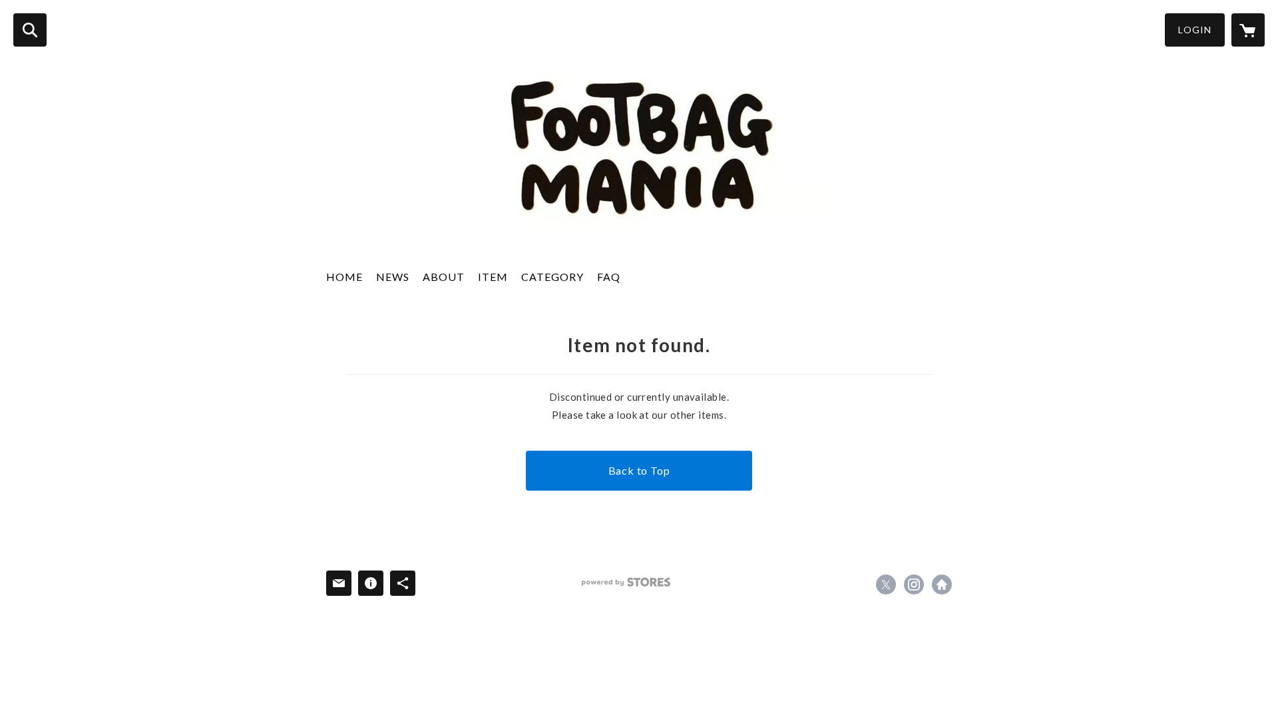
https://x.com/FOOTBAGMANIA (886, 585)
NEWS (392, 276)
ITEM (493, 276)
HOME (344, 276)
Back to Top (639, 470)
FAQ (608, 276)
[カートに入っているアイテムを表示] (1248, 30)
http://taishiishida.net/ (942, 585)
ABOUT (444, 276)
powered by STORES (626, 582)
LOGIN (1194, 29)
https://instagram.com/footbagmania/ (914, 585)
